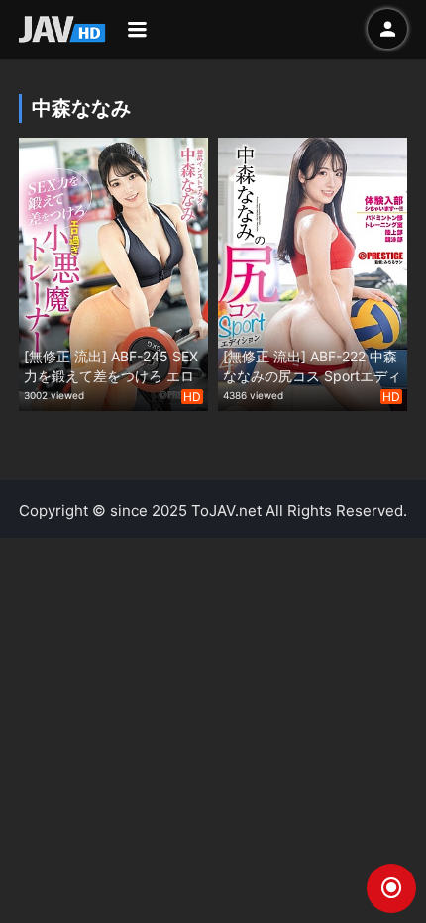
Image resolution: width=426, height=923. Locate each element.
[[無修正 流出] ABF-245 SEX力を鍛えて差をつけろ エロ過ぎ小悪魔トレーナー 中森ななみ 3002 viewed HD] (113, 271)
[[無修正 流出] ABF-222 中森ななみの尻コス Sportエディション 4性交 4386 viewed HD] (312, 271)
